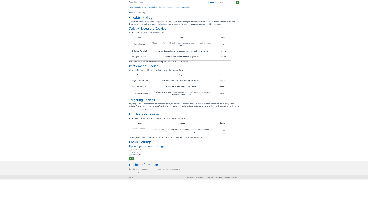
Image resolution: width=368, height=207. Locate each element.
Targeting (134, 152)
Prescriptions (152, 7)
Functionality (136, 155)
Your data (227, 177)
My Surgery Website (199, 177)
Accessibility (210, 177)
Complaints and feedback (138, 169)
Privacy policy (134, 172)
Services (162, 7)
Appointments (140, 7)
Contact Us (186, 7)
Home (131, 12)
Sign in (131, 177)
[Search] (237, 2)
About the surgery (173, 7)
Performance (136, 150)
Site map (234, 177)
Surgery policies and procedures (168, 169)
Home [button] (131, 7)
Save (131, 158)
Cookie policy (218, 177)
